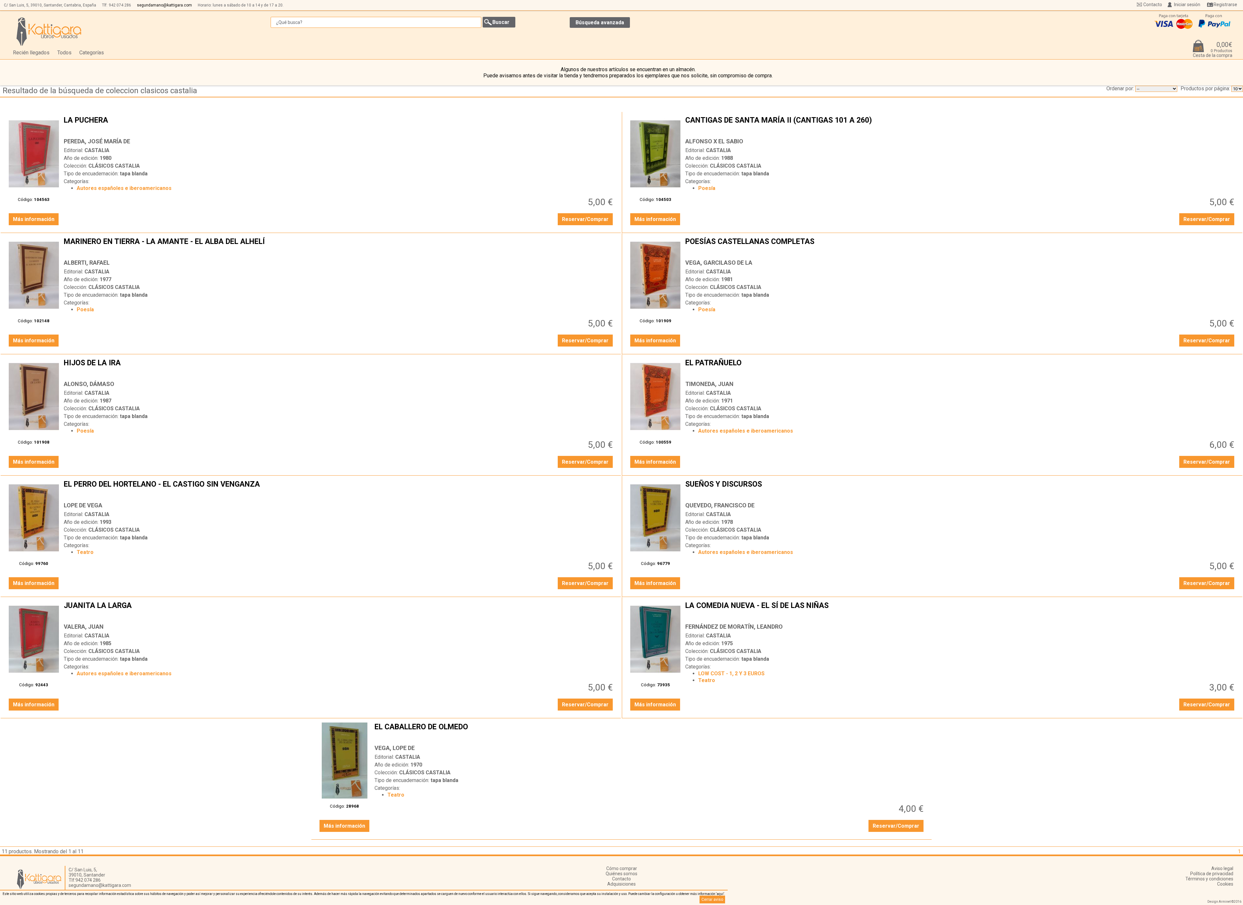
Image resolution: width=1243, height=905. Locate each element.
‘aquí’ (720, 894)
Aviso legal (1222, 868)
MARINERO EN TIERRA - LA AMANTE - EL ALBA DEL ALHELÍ (339, 246)
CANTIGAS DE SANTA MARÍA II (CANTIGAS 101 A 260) (960, 125)
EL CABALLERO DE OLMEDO (650, 732)
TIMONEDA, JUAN (709, 384)
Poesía (706, 188)
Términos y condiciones (1209, 878)
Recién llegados (31, 53)
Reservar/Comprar (585, 219)
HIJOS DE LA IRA (339, 368)
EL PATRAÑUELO (960, 368)
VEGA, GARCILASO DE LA (718, 262)
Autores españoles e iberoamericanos (124, 188)
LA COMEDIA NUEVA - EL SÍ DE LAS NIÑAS (960, 610)
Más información (33, 219)
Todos (64, 53)
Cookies (1225, 884)
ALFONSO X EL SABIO (714, 141)
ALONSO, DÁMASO (89, 384)
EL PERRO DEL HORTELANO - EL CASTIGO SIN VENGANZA (339, 489)
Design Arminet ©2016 (1224, 901)
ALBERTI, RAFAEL (87, 262)
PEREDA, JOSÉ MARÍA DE (97, 141)
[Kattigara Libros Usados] (49, 31)
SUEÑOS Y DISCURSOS (960, 489)
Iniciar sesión (1187, 4)
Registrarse (1225, 4)
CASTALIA (96, 150)
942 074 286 (120, 5)
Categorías (91, 53)
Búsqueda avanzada (600, 22)
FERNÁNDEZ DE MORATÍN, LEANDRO (734, 626)
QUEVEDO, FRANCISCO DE (720, 505)
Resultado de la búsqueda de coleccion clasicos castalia (100, 90)
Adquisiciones (621, 884)
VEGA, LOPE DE (395, 748)
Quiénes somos (621, 873)
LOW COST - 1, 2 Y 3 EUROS (731, 673)
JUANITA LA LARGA (339, 610)
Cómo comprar (621, 868)
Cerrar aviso (712, 899)
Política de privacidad (1211, 873)
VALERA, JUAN (84, 626)
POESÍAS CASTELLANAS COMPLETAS (960, 246)
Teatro (85, 552)
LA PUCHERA (339, 125)
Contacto (1152, 4)
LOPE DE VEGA (83, 505)
